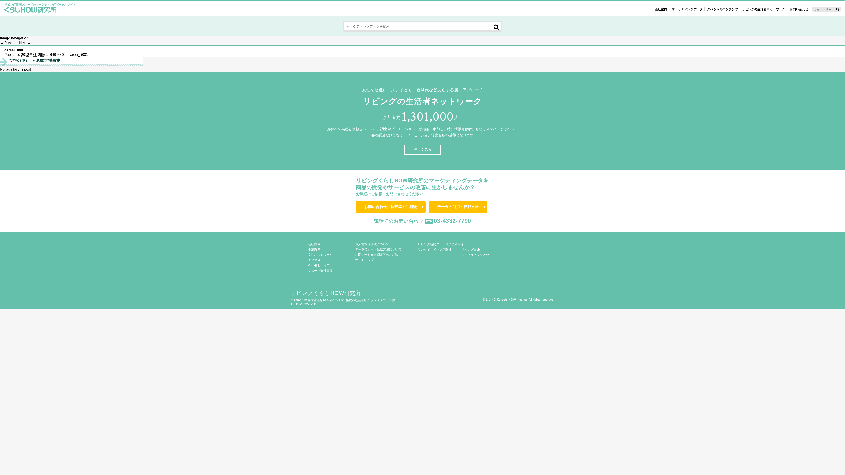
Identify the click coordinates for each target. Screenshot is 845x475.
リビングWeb (470, 249)
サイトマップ (364, 260)
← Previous (9, 43)
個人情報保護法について (372, 244)
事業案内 (314, 249)
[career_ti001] (71, 65)
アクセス (314, 260)
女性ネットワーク (320, 254)
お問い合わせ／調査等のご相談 (390, 207)
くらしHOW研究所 (30, 10)
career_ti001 (78, 55)
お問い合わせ (799, 9)
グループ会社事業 (320, 270)
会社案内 (661, 9)
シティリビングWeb (475, 255)
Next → (25, 43)
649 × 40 (57, 55)
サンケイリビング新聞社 (435, 249)
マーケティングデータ (687, 9)
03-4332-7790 (452, 220)
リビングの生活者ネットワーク (763, 9)
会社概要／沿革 (319, 265)
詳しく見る (422, 149)
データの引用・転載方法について (378, 249)
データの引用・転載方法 (458, 207)
